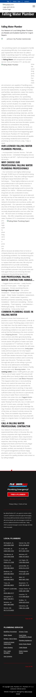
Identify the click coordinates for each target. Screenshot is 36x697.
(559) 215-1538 (9, 562)
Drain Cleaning (8, 647)
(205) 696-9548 (9, 556)
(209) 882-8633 (9, 568)
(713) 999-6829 (24, 596)
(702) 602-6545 (24, 562)
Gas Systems (8, 656)
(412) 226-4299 (24, 574)
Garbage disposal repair (10, 290)
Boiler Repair (8, 635)
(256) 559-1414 (9, 551)
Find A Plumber (18, 494)
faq (8, 1)
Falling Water (8, 60)
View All (28, 619)
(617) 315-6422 (9, 610)
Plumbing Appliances (25, 640)
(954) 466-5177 (9, 593)
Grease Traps (23, 631)
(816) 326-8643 (24, 545)
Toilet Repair (23, 647)
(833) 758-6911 (9, 599)
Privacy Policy (13, 504)
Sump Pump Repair (25, 644)
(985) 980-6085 (9, 604)
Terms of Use (23, 504)
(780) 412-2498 (24, 608)
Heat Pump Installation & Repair (25, 636)
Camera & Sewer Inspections (9, 643)
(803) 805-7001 (24, 579)
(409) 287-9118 (24, 585)
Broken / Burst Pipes (10, 639)
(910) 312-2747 (24, 568)
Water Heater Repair (23, 652)
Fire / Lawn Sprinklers (7, 652)
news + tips (16, 1)
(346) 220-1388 (24, 591)
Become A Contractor (17, 499)
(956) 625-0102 (24, 602)
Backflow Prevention (10, 631)
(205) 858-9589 (9, 545)
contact (26, 1)
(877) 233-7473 (24, 551)
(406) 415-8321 (24, 556)
